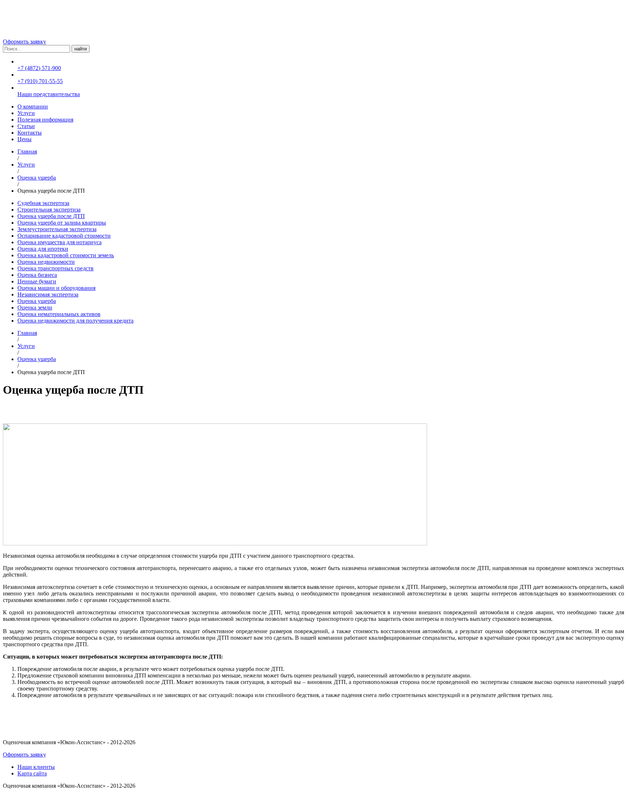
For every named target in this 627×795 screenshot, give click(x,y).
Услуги (26, 113)
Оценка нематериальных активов (59, 314)
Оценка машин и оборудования (56, 288)
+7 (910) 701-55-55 (40, 81)
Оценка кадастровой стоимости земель (65, 255)
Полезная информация (45, 119)
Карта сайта (32, 773)
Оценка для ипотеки (42, 249)
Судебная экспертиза (43, 203)
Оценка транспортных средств (55, 268)
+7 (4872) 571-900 (39, 68)
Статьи (26, 126)
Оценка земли (34, 307)
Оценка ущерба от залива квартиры (61, 223)
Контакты (29, 133)
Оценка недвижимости (46, 262)
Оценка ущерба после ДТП (51, 216)
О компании (32, 106)
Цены (24, 139)
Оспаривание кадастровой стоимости (64, 236)
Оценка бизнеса (37, 275)
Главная (27, 151)
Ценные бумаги (36, 281)
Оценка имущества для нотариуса (59, 242)
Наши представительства (48, 94)
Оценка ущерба (36, 178)
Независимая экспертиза (47, 294)
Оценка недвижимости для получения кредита (75, 320)
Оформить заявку (24, 41)
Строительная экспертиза (49, 209)
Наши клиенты (36, 767)
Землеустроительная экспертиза (57, 229)
